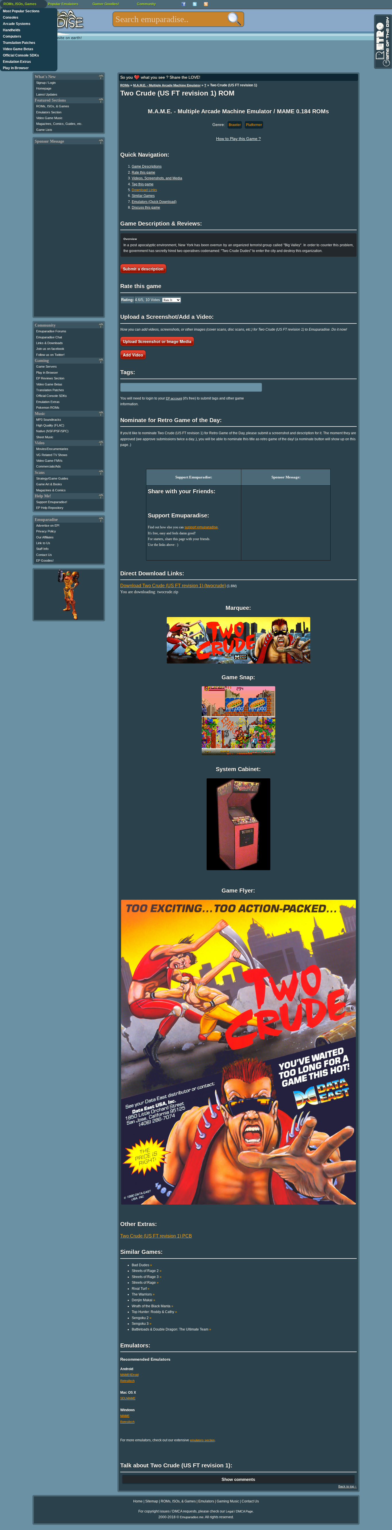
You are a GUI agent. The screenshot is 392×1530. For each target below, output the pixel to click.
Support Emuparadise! (51, 502)
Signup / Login (46, 82)
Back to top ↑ (347, 1486)
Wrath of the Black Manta (152, 1306)
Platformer (254, 125)
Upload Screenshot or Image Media (157, 341)
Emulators (206, 1501)
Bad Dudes (142, 1265)
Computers (12, 36)
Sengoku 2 (142, 1318)
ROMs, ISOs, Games (19, 4)
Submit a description (143, 269)
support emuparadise (201, 527)
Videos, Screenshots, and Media (157, 178)
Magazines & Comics (51, 490)
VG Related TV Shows (51, 455)
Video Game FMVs (49, 460)
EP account (174, 398)
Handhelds (11, 30)
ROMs (124, 85)
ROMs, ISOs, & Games (52, 106)
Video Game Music (49, 118)
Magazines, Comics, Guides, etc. (59, 123)
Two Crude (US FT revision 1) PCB (156, 1236)
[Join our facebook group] (183, 4)
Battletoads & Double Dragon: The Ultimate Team (171, 1329)
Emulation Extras (17, 62)
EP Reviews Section (50, 378)
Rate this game (143, 172)
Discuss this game (146, 207)
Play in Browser (16, 68)
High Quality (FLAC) (50, 425)
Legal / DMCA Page (239, 1511)
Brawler (235, 125)
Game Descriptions (147, 166)
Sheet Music (44, 437)
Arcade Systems (16, 24)
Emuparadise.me (191, 1517)
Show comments (238, 1479)
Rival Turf (141, 1289)
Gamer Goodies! (105, 4)
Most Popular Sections (21, 11)
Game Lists (44, 129)
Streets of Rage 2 (147, 1271)
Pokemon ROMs (47, 407)
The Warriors (143, 1294)
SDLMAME (127, 1398)
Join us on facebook (50, 348)
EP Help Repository (49, 507)
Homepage (43, 88)
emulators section (202, 1440)
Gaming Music (228, 1501)
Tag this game (143, 184)
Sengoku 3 (142, 1324)
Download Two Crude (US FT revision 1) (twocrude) (173, 585)
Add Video (133, 355)
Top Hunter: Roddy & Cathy (154, 1312)
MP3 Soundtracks (48, 419)
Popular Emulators (63, 4)
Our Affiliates (45, 537)
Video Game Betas (18, 49)
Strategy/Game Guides (52, 478)
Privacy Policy (46, 531)
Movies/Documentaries (52, 449)
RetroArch (127, 1380)
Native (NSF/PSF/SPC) (52, 431)
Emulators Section (48, 112)
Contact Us (44, 554)
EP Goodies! (45, 560)
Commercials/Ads (48, 466)
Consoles (10, 17)
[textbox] (178, 19)
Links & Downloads (49, 343)
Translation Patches (19, 43)
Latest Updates (46, 94)
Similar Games (143, 196)
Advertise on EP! (47, 525)
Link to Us (43, 543)
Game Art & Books (49, 484)
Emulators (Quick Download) (154, 202)
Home (138, 1501)
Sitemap (151, 1501)
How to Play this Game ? (238, 138)
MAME (124, 1415)
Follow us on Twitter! (50, 354)
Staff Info (42, 548)
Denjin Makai (143, 1300)
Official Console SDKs (21, 55)
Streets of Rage (145, 1283)
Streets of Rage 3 (147, 1277)
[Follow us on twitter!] (194, 4)
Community (146, 4)
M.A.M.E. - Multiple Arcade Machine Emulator (167, 85)
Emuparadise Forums (51, 331)
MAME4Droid (129, 1374)
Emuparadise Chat (49, 337)
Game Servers (46, 366)
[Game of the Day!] (382, 41)
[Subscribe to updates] (205, 4)
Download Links (144, 190)
